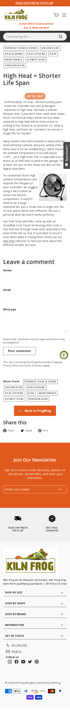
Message (9, 309)
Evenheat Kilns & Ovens (21, 48)
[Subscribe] (60, 489)
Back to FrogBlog (37, 411)
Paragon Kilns (15, 65)
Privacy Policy (10, 365)
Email (7, 290)
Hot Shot (9, 241)
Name (7, 270)
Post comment (19, 351)
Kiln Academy (14, 54)
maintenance (13, 59)
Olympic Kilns (36, 59)
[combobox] (35, 37)
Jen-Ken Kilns (50, 48)
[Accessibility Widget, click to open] (64, 355)
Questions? (66, 154)
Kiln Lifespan (36, 54)
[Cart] (56, 14)
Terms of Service (33, 365)
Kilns (53, 54)
